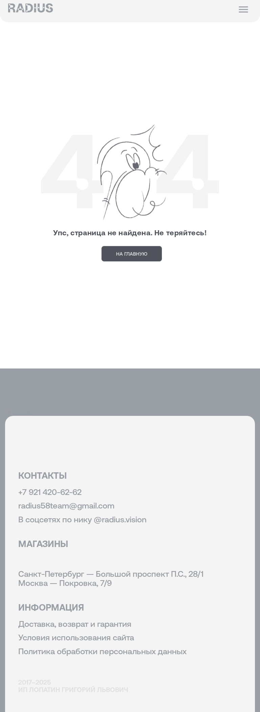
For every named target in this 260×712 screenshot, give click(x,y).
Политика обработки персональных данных (102, 651)
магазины (43, 544)
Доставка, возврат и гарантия (74, 623)
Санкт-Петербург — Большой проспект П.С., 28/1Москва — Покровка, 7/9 (110, 578)
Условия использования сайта (76, 637)
